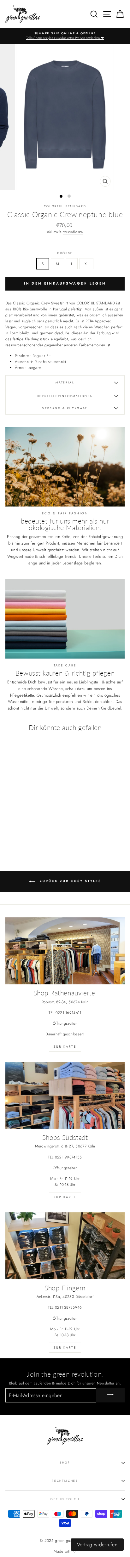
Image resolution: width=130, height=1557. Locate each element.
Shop (65, 1462)
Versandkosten (73, 231)
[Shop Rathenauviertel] (65, 950)
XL (86, 263)
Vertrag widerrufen (97, 1544)
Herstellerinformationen (65, 396)
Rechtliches (65, 1481)
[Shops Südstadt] (65, 1095)
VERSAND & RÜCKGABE (65, 408)
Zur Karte (65, 1046)
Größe (65, 253)
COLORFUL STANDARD (65, 206)
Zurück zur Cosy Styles (69, 881)
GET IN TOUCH (64, 1499)
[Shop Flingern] (65, 1245)
